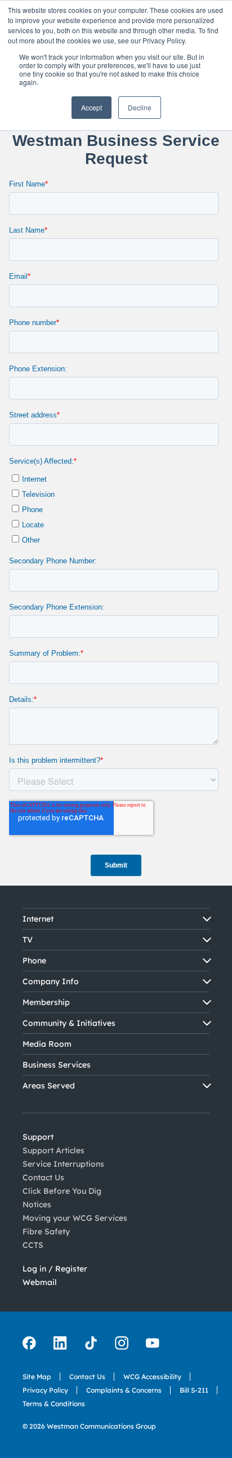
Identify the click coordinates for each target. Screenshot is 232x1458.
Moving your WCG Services (75, 1218)
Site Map (37, 1376)
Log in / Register (55, 1269)
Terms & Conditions (54, 1403)
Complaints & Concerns (124, 1390)
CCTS (33, 1245)
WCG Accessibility (152, 1376)
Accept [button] (91, 107)
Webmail (40, 1282)
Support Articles (53, 1150)
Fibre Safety (46, 1231)
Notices (37, 1204)
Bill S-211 (194, 1390)
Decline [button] (139, 107)
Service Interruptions (63, 1164)
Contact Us (43, 1177)
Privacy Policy (45, 1390)
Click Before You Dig (62, 1191)
